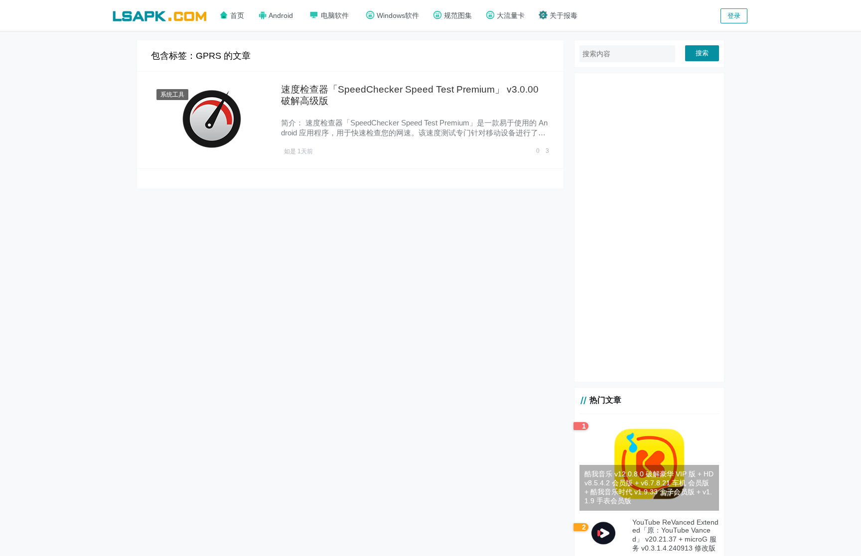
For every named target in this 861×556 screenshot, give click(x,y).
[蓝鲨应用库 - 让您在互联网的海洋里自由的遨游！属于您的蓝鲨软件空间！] (159, 14)
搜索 (702, 53)
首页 (236, 15)
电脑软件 (334, 15)
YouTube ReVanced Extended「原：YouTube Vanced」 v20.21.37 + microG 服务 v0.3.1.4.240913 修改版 (675, 535)
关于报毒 (562, 15)
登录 (733, 15)
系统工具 (172, 94)
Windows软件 (397, 15)
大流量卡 (510, 15)
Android (280, 15)
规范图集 (457, 15)
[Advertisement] (649, 227)
